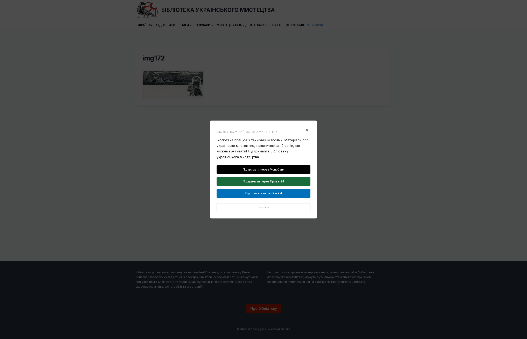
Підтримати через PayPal (263, 193)
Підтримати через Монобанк (263, 169)
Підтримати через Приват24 (263, 181)
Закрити (263, 207)
